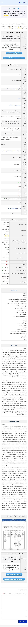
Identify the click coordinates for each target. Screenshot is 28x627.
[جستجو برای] (26, 3)
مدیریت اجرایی (12, 105)
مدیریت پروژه (18, 105)
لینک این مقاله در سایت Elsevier (14, 208)
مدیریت (19, 98)
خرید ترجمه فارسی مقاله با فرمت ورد (13, 58)
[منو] (1, 3)
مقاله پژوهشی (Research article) (14, 89)
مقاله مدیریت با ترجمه (12, 8)
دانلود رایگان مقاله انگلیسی (13, 53)
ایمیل (26, 615)
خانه (17, 8)
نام (26, 610)
